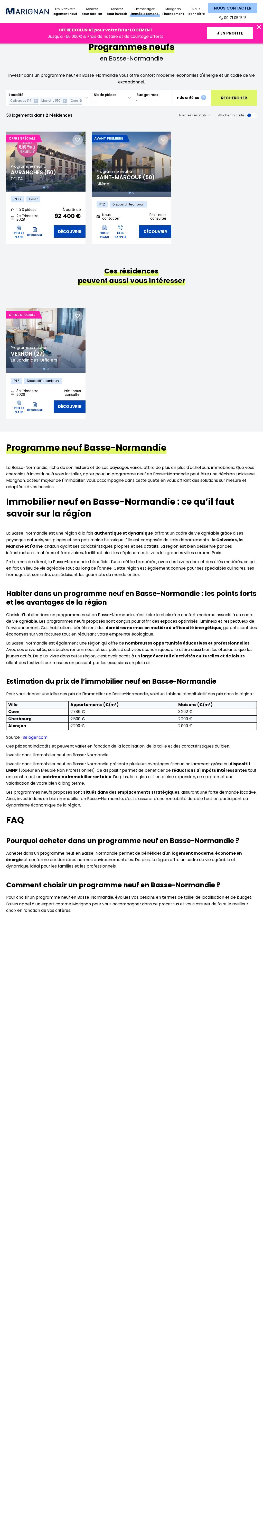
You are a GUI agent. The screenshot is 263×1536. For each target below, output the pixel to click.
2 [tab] (48, 187)
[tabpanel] (46, 162)
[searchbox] (109, 100)
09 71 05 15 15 (235, 17)
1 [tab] (44, 187)
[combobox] (48, 98)
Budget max (147, 94)
